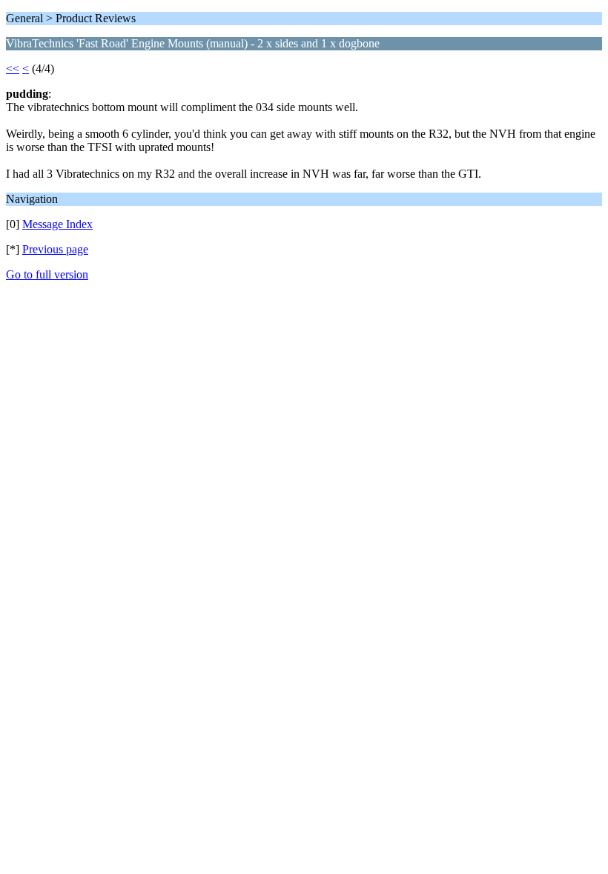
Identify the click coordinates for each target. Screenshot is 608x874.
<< (12, 68)
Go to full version (47, 274)
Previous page (55, 249)
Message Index (57, 224)
